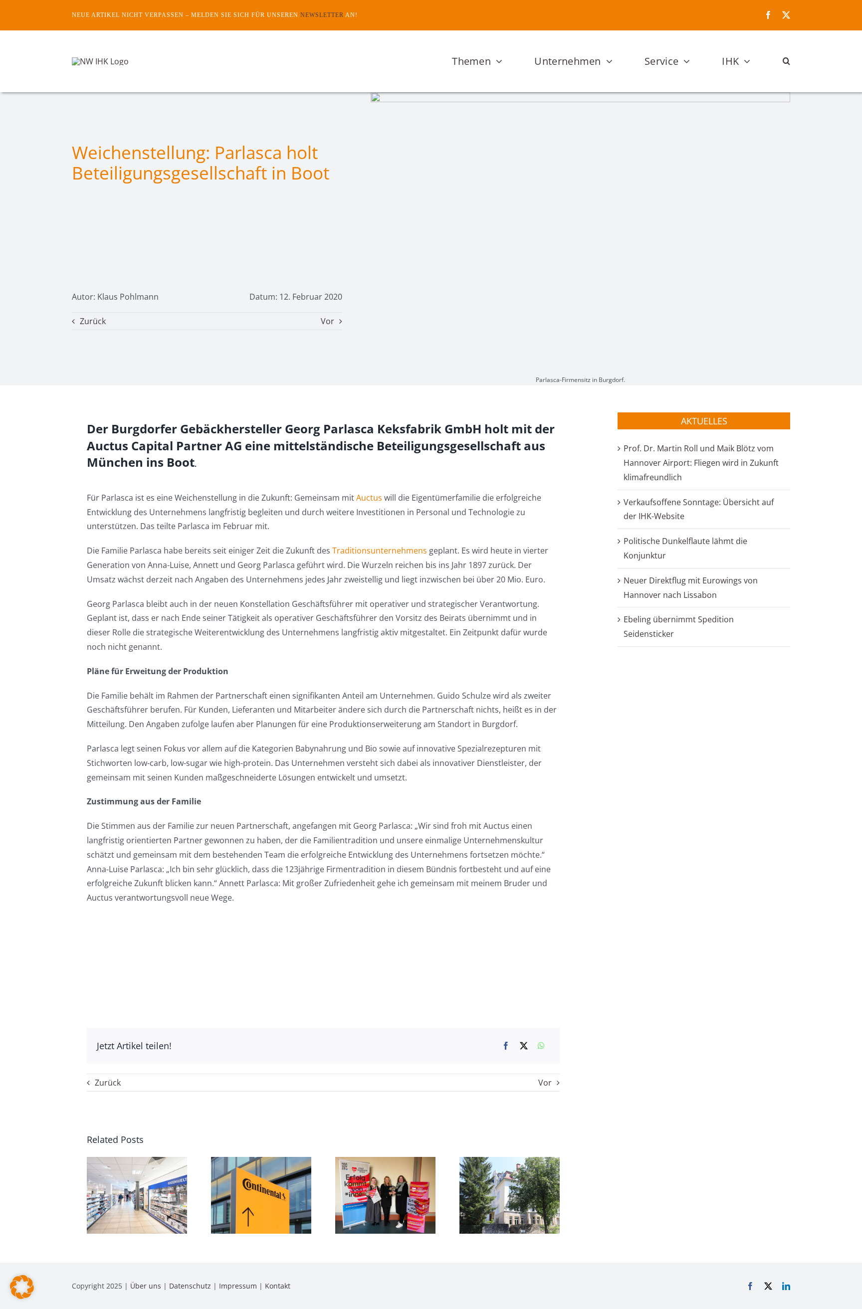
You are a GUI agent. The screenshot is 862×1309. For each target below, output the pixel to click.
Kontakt (277, 1286)
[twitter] (786, 15)
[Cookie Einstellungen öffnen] (22, 1296)
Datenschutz (190, 1286)
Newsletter (322, 14)
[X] (524, 1046)
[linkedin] (786, 1286)
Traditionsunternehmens (379, 550)
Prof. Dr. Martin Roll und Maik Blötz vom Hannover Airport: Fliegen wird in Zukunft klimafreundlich (701, 463)
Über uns (145, 1286)
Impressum (238, 1286)
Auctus (369, 497)
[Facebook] (506, 1046)
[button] (786, 61)
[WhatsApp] (541, 1046)
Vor (327, 321)
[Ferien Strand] (100, 61)
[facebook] (768, 15)
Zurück (93, 321)
